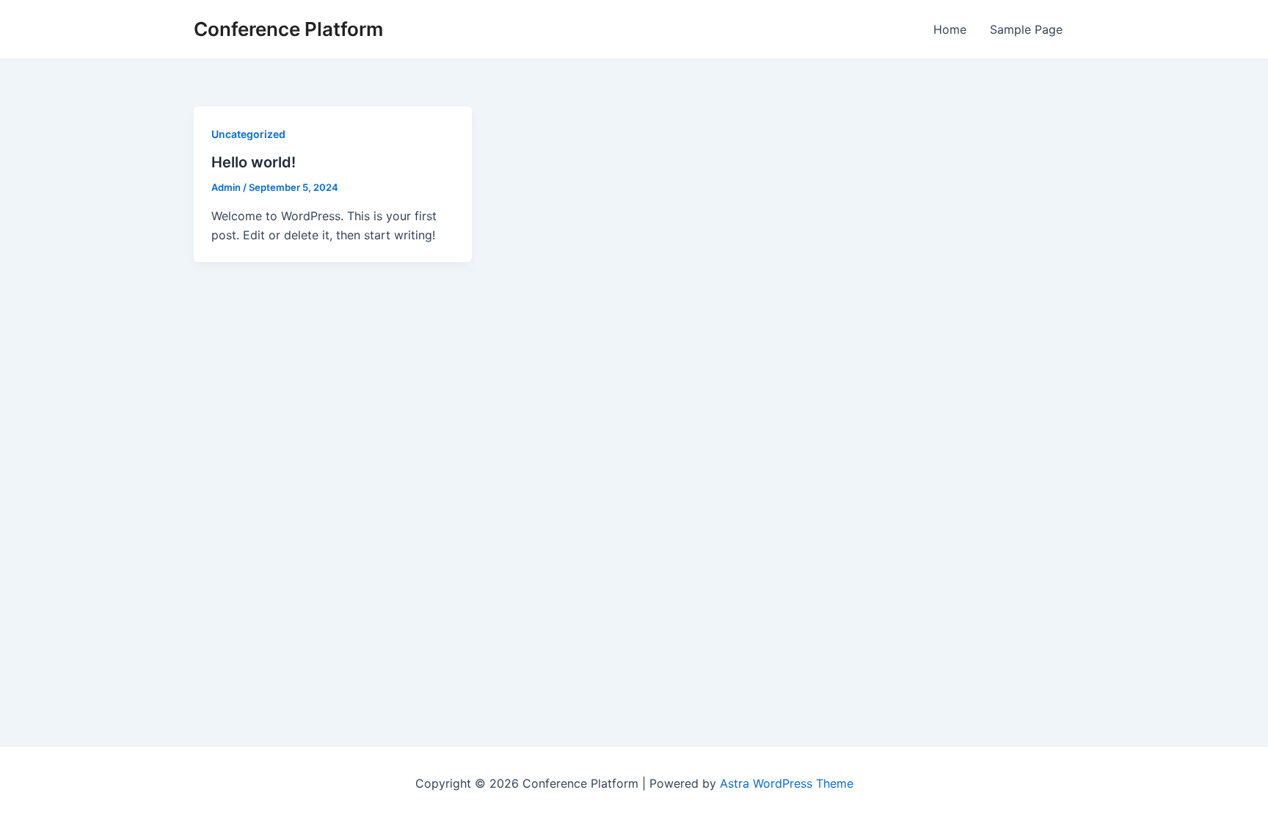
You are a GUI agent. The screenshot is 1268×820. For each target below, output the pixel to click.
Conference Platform (288, 29)
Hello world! (253, 162)
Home (949, 29)
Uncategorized (248, 134)
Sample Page (1026, 29)
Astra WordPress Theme (786, 783)
